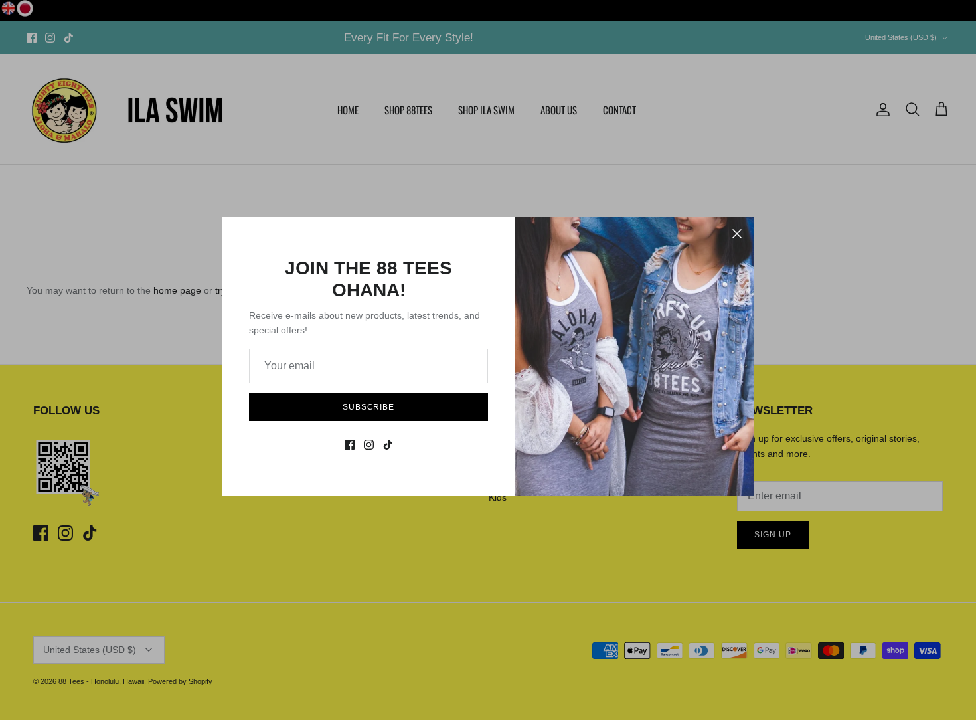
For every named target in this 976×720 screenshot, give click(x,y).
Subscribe (369, 407)
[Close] (737, 233)
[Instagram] (369, 445)
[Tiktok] (388, 445)
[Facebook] (350, 445)
